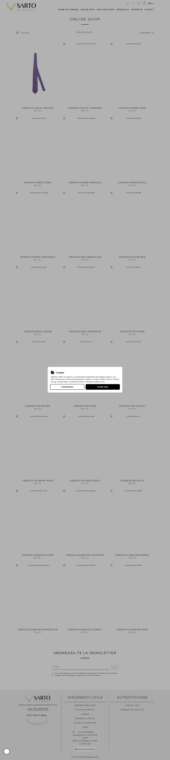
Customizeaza (67, 387)
